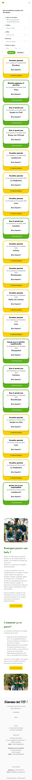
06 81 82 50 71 (19, 770)
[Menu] (29, 2)
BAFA (16, 726)
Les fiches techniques (16, 730)
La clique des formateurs (16, 728)
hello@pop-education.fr (18, 772)
